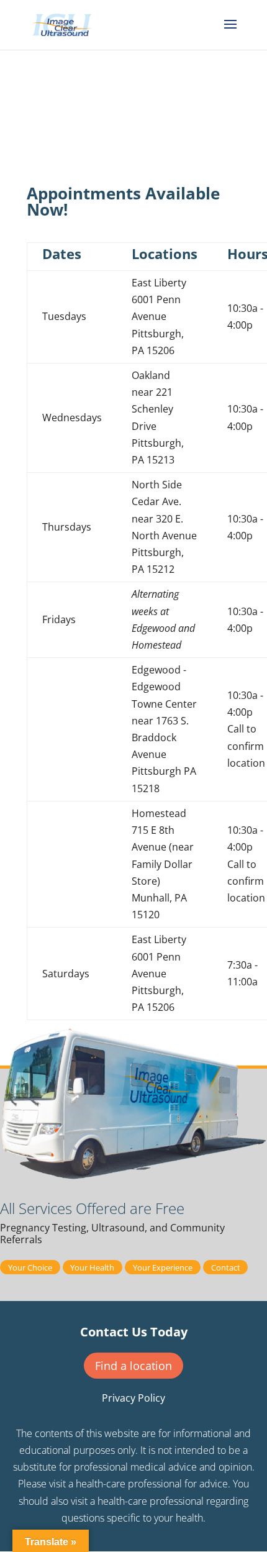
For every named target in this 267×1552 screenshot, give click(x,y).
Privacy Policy (133, 1398)
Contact (225, 1267)
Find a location (133, 1365)
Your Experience (162, 1267)
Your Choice (30, 1267)
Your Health (92, 1267)
